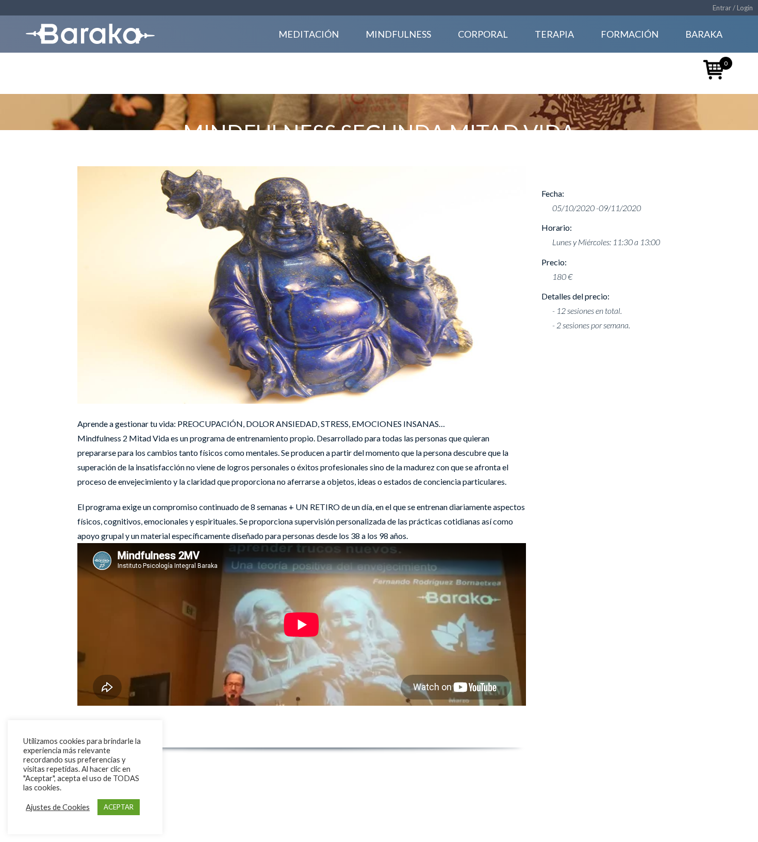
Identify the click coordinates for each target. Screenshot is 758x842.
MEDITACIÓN (308, 34)
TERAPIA (554, 34)
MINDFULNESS (398, 34)
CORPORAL (483, 34)
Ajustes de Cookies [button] (58, 807)
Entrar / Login (733, 8)
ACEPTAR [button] (119, 807)
